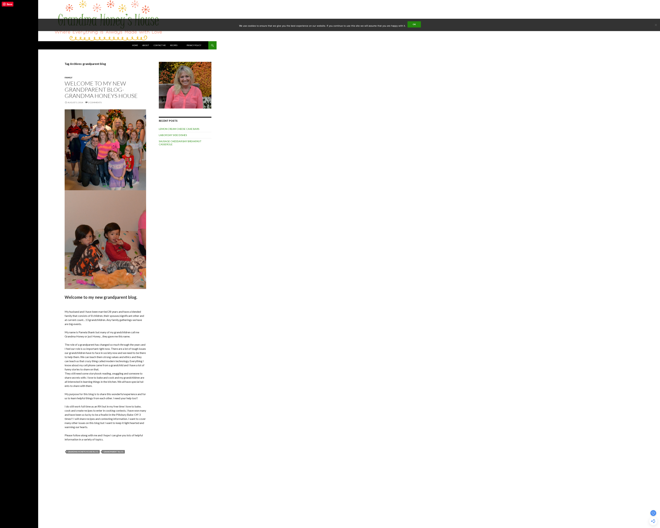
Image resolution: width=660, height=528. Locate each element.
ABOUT (145, 45)
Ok (414, 24)
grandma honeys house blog (83, 452)
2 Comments (95, 102)
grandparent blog (113, 452)
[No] (655, 25)
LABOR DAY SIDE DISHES (173, 135)
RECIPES (173, 45)
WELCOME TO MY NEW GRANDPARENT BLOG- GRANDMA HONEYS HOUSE (101, 89)
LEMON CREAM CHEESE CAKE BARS (179, 128)
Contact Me (159, 45)
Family (68, 77)
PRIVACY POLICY (194, 45)
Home (135, 45)
